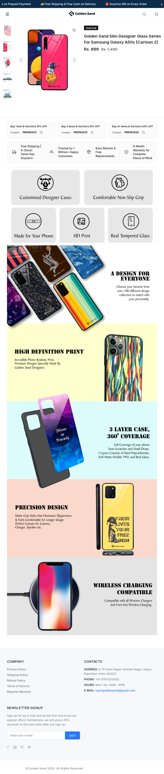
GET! (72, 735)
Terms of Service (18, 686)
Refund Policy (16, 680)
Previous (21, 60)
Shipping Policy (17, 675)
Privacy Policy (16, 669)
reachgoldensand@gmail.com (115, 690)
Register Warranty (19, 691)
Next (74, 60)
